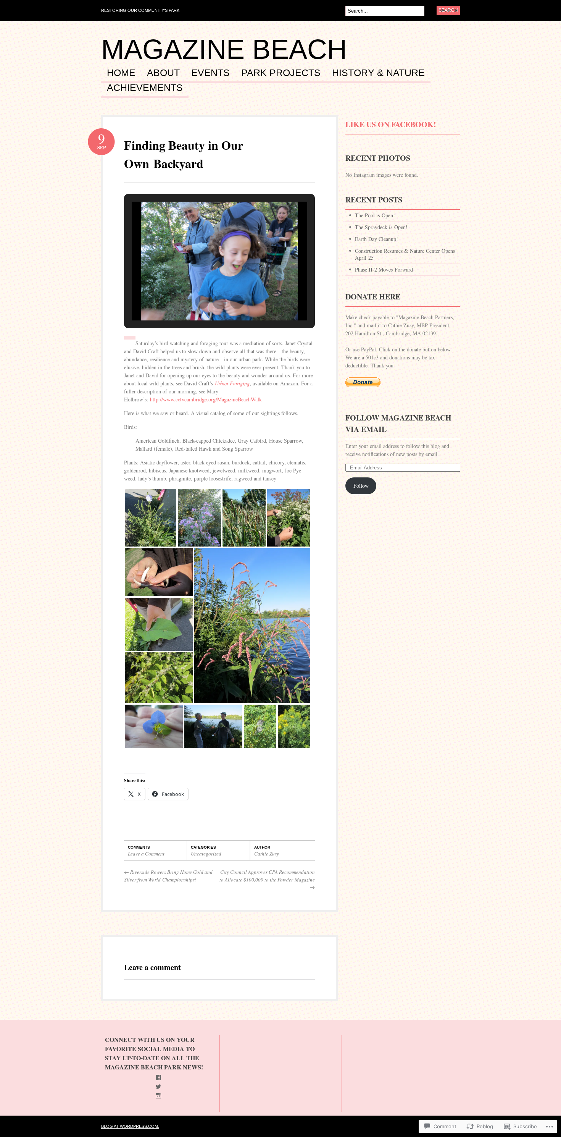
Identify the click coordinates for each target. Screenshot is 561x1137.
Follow (361, 485)
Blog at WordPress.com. (130, 1126)
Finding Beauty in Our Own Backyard (183, 154)
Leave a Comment (146, 853)
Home (121, 73)
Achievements (145, 88)
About (163, 73)
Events (210, 73)
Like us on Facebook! (390, 124)
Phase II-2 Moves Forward (384, 269)
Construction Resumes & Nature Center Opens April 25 (405, 254)
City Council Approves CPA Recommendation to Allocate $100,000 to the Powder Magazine (267, 879)
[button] (202, 302)
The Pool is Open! (375, 215)
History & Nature (378, 73)
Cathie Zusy (266, 853)
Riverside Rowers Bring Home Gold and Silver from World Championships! (168, 876)
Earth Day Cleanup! (376, 239)
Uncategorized (206, 853)
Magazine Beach (224, 49)
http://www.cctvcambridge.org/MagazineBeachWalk (206, 399)
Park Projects (281, 73)
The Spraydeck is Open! (381, 227)
